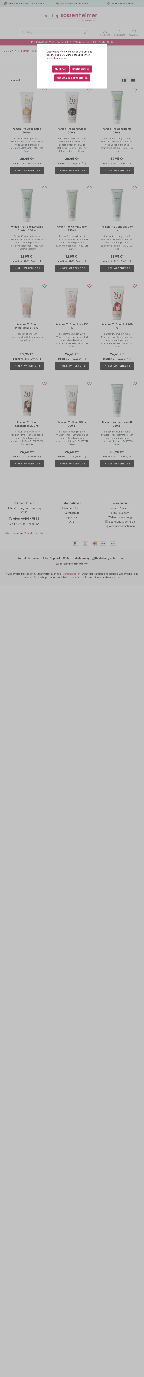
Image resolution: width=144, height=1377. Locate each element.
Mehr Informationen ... (58, 58)
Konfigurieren (81, 68)
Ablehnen (60, 68)
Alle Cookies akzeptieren (72, 77)
